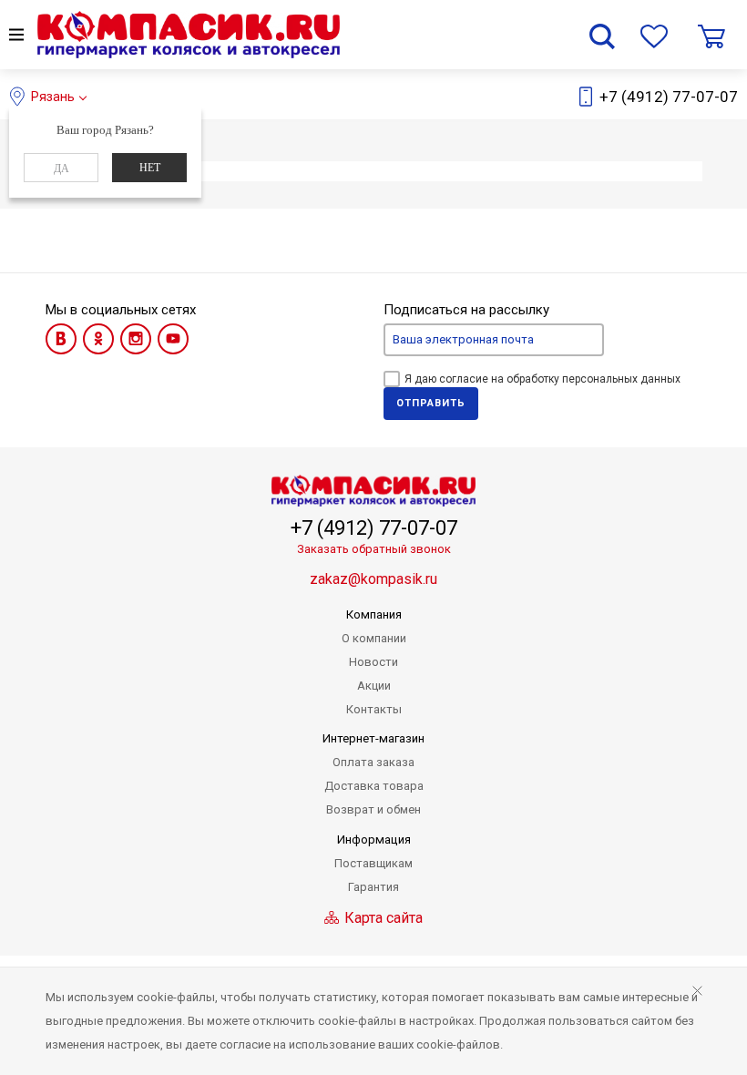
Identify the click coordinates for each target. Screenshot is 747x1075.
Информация (374, 839)
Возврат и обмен (373, 809)
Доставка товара (374, 786)
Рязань (52, 96)
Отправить (431, 403)
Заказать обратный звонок (374, 549)
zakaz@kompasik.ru (373, 579)
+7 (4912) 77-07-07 (668, 96)
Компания (374, 614)
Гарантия (373, 887)
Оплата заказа (373, 762)
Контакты (374, 709)
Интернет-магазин (373, 738)
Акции (374, 685)
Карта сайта (382, 918)
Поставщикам (373, 863)
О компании (374, 638)
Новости (373, 662)
